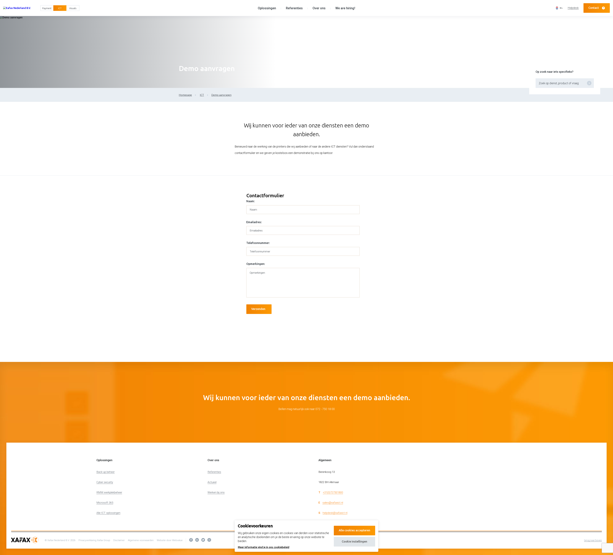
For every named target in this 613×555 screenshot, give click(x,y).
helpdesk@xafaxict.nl (335, 512)
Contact (593, 7)
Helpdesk (573, 7)
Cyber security (104, 482)
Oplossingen (267, 8)
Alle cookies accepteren (354, 530)
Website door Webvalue (170, 540)
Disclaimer (119, 540)
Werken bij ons (216, 492)
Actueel (212, 482)
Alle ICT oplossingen (108, 512)
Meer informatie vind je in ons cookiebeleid (263, 547)
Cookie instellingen (354, 541)
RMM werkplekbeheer (109, 492)
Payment (47, 8)
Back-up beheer (105, 471)
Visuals (72, 8)
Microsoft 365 (104, 502)
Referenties (294, 8)
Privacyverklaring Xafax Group (94, 540)
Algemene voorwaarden (141, 540)
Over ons (319, 8)
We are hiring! (345, 8)
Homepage (185, 94)
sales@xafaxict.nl (332, 502)
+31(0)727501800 (333, 492)
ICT (60, 8)
